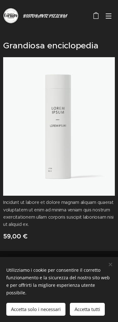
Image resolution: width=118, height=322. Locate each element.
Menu (108, 15)
